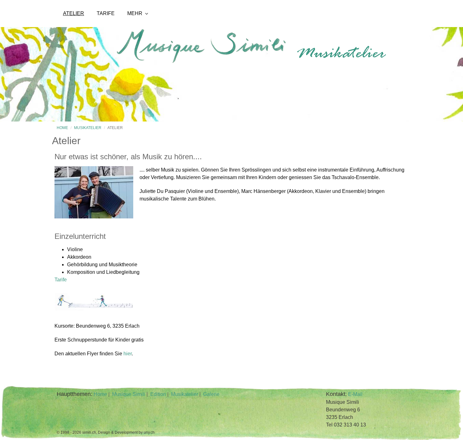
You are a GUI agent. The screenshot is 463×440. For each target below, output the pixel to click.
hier (127, 353)
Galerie (211, 394)
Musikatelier (87, 128)
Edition (158, 394)
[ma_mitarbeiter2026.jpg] (93, 216)
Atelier (73, 13)
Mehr (134, 13)
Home (62, 128)
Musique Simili (128, 394)
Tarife (106, 13)
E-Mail (355, 394)
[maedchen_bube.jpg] (93, 309)
